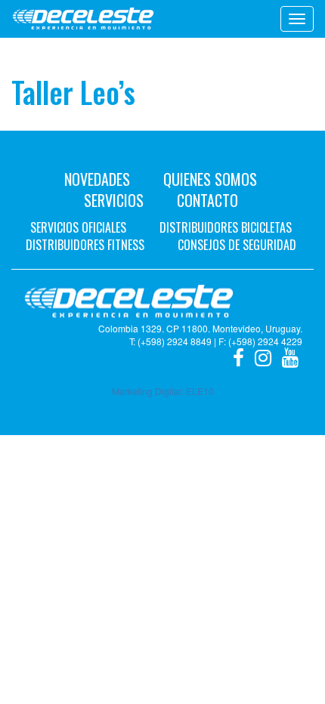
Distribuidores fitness (85, 245)
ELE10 (200, 390)
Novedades (97, 179)
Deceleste (83, 19)
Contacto (207, 200)
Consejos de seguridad (237, 245)
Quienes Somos (210, 179)
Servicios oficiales (78, 227)
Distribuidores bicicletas (225, 227)
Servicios (114, 200)
